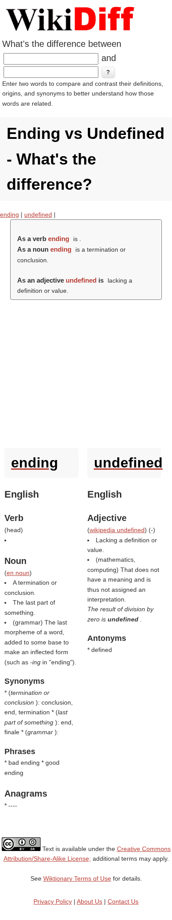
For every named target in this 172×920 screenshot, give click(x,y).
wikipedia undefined (117, 529)
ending (9, 214)
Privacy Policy (53, 901)
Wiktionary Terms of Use (77, 878)
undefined (38, 214)
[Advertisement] (86, 372)
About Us (89, 901)
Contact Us (123, 901)
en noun (18, 572)
